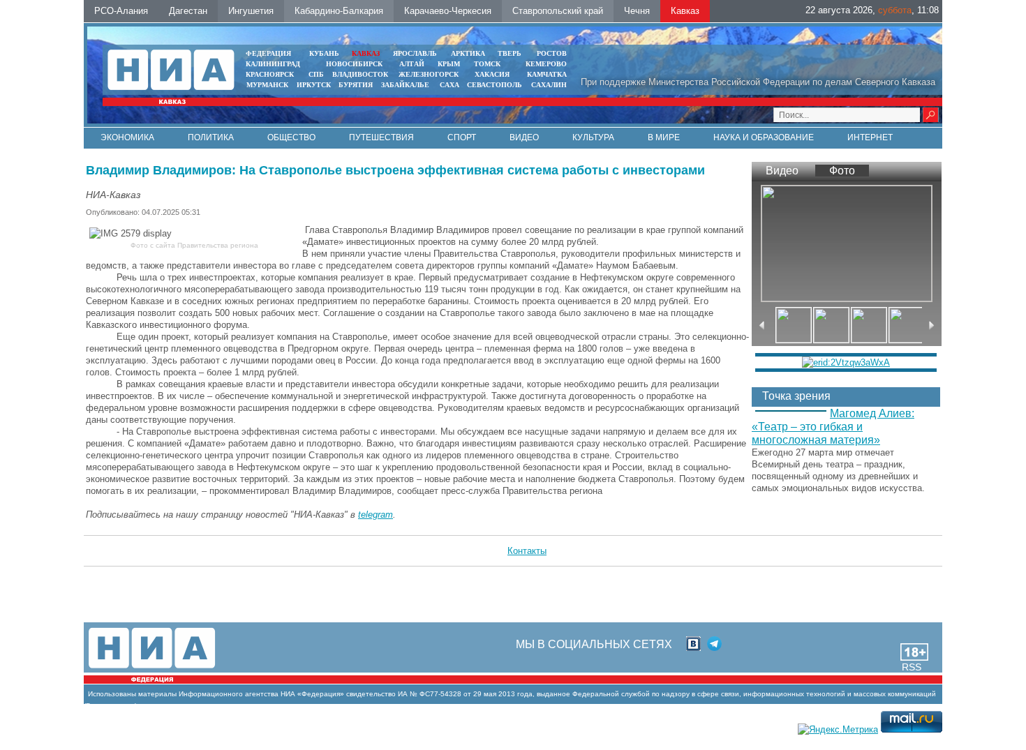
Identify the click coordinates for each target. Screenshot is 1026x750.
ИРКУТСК (314, 85)
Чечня (637, 11)
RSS (911, 667)
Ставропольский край (557, 11)
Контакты (527, 551)
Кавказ (685, 11)
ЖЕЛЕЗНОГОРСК (429, 74)
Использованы (112, 694)
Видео (524, 137)
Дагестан (188, 11)
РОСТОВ (552, 53)
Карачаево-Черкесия (447, 11)
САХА (449, 85)
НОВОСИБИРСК (354, 64)
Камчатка (546, 74)
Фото (842, 171)
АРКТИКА (468, 53)
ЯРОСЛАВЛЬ (415, 53)
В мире (664, 137)
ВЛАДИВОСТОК (360, 74)
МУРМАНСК (267, 85)
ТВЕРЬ (509, 53)
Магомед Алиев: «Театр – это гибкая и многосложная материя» (833, 426)
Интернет (870, 137)
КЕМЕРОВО (546, 64)
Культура (593, 137)
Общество (291, 137)
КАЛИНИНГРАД (273, 64)
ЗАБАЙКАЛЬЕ (406, 85)
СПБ (316, 74)
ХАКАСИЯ (491, 74)
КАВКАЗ (366, 53)
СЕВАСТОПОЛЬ (494, 85)
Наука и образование (763, 137)
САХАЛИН (549, 85)
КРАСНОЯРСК (270, 74)
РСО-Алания (121, 11)
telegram (375, 514)
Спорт (461, 137)
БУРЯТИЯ (356, 85)
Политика (211, 137)
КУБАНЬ (324, 53)
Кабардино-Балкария (339, 11)
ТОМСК (489, 64)
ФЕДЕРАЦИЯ (268, 53)
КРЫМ (449, 64)
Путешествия (381, 137)
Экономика (127, 137)
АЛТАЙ (411, 64)
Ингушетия (251, 11)
